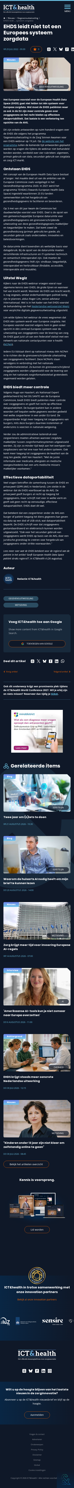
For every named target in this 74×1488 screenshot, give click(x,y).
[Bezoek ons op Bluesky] (31, 1371)
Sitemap (37, 1460)
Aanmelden (37, 1414)
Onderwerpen (37, 1444)
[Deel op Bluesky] (61, 49)
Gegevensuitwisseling (27, 18)
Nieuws (11, 18)
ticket (54, 693)
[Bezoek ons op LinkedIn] (43, 1371)
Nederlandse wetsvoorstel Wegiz (50, 306)
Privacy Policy (37, 1449)
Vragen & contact (37, 1434)
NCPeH (8, 344)
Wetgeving (21, 605)
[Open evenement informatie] (65, 1479)
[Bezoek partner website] (18, 1321)
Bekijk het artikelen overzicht (26, 1164)
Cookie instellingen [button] (37, 1470)
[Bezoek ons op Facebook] (37, 1371)
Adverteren (37, 1439)
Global (37, 1465)
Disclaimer (37, 1454)
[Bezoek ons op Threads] (24, 1371)
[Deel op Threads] (49, 49)
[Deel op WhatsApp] (62, 661)
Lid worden (37, 1229)
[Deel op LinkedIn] (56, 661)
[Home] (4, 18)
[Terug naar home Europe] (18, 8)
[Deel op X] (55, 49)
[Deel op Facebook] (67, 49)
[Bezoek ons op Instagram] (50, 1371)
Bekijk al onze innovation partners (37, 1299)
